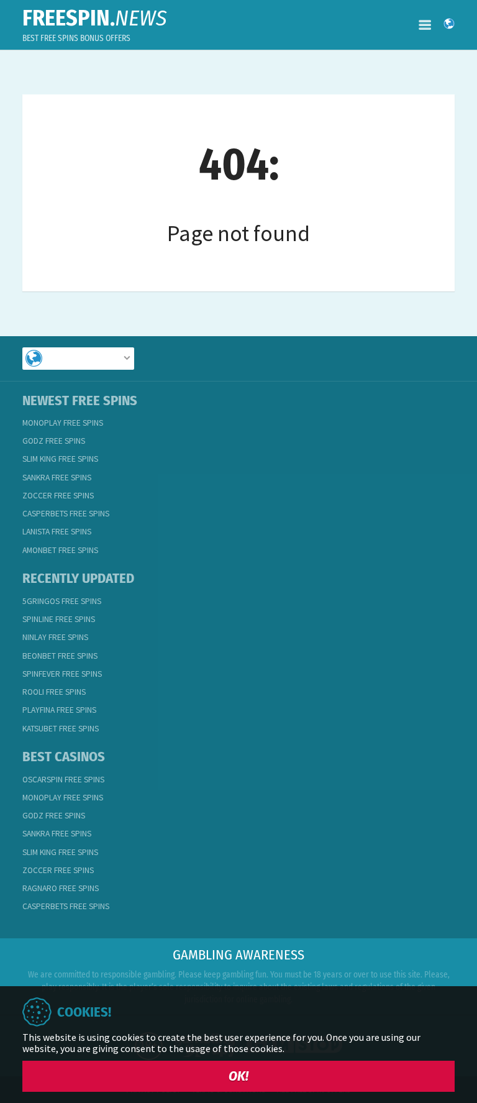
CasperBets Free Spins (65, 513)
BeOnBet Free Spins (60, 656)
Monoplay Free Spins (62, 423)
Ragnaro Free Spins (60, 888)
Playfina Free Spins (59, 710)
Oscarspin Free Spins (63, 779)
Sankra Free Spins (56, 477)
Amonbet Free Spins (60, 550)
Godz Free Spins (53, 441)
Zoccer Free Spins (58, 495)
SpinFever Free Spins (62, 674)
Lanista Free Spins (56, 531)
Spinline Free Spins (58, 619)
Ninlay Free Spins (55, 637)
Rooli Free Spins (54, 692)
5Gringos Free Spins (61, 601)
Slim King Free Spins (60, 459)
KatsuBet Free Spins (60, 728)
